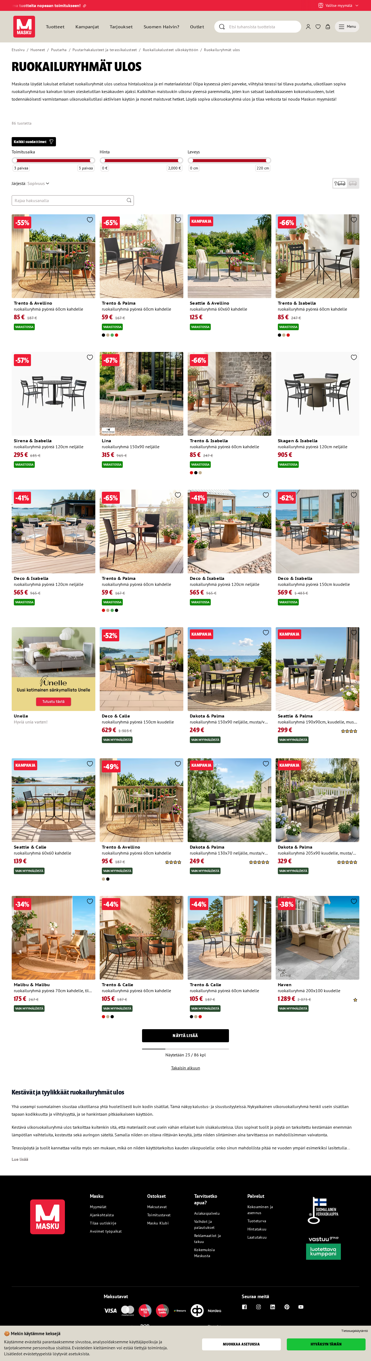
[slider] (15, 160)
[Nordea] (214, 1310)
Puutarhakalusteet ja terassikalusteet (105, 49)
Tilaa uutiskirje (103, 1223)
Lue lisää (20, 1159)
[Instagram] (258, 1307)
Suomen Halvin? (161, 26)
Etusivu (18, 49)
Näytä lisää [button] (185, 1035)
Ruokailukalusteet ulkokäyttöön (170, 49)
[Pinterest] (287, 1307)
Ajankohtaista (102, 1214)
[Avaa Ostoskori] (328, 27)
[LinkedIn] (272, 1307)
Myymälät (98, 1206)
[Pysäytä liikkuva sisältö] (21, 5)
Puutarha (59, 49)
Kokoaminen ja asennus (260, 1209)
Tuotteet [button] (55, 26)
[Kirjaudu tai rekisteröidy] (308, 27)
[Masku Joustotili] (179, 1310)
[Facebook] (244, 1307)
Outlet (197, 26)
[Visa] (110, 1310)
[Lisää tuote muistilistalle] (89, 220)
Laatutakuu (257, 1237)
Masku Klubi (158, 1223)
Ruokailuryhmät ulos (222, 49)
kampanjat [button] (87, 26)
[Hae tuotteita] (129, 200)
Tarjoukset (121, 26)
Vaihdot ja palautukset (204, 1224)
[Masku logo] (47, 1213)
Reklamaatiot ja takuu (207, 1238)
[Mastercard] (127, 1310)
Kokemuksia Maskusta (204, 1252)
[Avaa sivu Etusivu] (24, 26)
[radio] (340, 183)
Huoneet (37, 49)
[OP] (197, 1310)
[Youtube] (301, 1307)
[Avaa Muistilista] (318, 27)
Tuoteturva (256, 1220)
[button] (34, 141)
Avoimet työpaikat (106, 1231)
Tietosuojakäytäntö (354, 1330)
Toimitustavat (159, 1214)
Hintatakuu (257, 1229)
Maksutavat (157, 1206)
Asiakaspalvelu (207, 1213)
